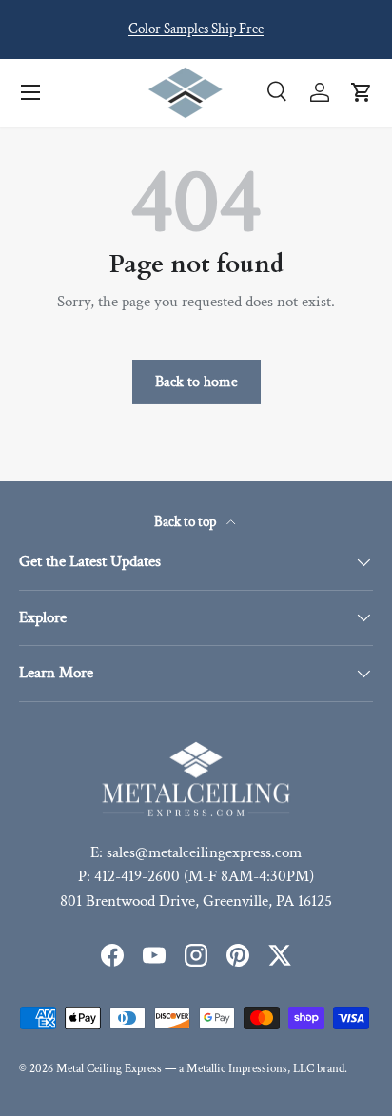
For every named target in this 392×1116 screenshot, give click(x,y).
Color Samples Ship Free (196, 28)
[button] (361, 92)
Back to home (196, 381)
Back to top (186, 522)
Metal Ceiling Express (109, 1068)
